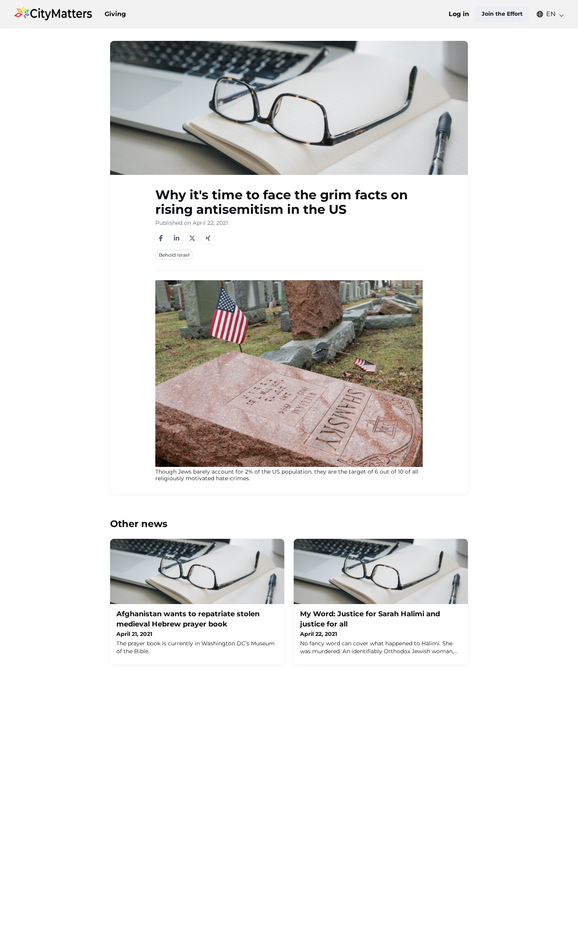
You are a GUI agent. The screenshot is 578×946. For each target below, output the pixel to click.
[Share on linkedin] (176, 238)
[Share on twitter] (192, 238)
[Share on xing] (208, 238)
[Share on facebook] (160, 238)
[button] (546, 14)
